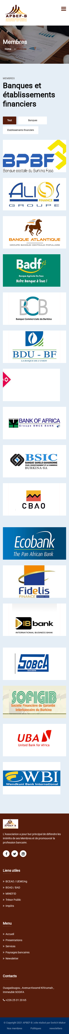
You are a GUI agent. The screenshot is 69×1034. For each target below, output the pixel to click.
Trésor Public (13, 899)
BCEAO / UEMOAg (16, 881)
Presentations (14, 940)
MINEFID (11, 893)
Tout (9, 120)
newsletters (55, 1028)
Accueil (10, 934)
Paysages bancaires (18, 952)
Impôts (10, 905)
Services (10, 946)
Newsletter (12, 958)
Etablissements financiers (20, 130)
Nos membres (14, 1028)
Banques (32, 120)
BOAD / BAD (13, 887)
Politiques (35, 1028)
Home (8, 49)
